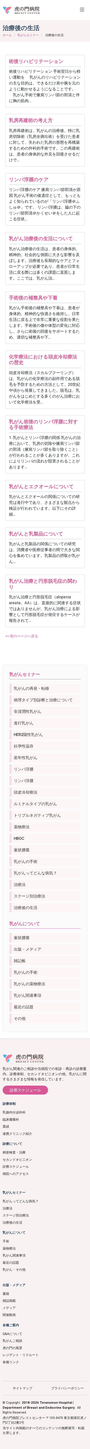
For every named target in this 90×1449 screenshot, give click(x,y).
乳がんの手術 (25, 861)
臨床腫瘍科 (11, 1120)
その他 (20, 1018)
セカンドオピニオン (17, 1160)
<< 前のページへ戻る (21, 636)
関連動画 (9, 1315)
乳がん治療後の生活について (41, 238)
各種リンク (11, 1362)
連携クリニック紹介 (17, 1134)
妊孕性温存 (23, 746)
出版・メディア (27, 949)
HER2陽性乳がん (28, 734)
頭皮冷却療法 (25, 792)
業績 (6, 1126)
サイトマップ (22, 1388)
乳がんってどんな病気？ (35, 873)
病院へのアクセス (16, 1174)
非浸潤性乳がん (27, 711)
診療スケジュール (25, 1090)
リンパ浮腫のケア (29, 179)
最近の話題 (23, 1007)
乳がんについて (24, 923)
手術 (6, 1241)
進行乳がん (23, 723)
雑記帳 (20, 960)
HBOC (19, 838)
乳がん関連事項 (27, 995)
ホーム (7, 35)
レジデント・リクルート (21, 1355)
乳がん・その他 (14, 1270)
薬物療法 (21, 827)
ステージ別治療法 (29, 896)
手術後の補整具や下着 (33, 297)
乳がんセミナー (28, 35)
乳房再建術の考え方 (31, 120)
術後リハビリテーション (36, 61)
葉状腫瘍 (21, 850)
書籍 (6, 1294)
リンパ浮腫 (23, 769)
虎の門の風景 (12, 1348)
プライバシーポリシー (67, 1388)
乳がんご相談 (12, 1341)
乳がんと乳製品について (36, 533)
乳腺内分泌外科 (14, 1112)
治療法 (20, 884)
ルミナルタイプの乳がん (35, 803)
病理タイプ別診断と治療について (43, 700)
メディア (9, 1308)
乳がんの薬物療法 (29, 984)
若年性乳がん (25, 757)
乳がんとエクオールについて (41, 486)
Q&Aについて (12, 1334)
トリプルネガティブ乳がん (37, 815)
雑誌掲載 (9, 1301)
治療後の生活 (25, 907)
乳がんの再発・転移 (31, 688)
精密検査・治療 (14, 1152)
